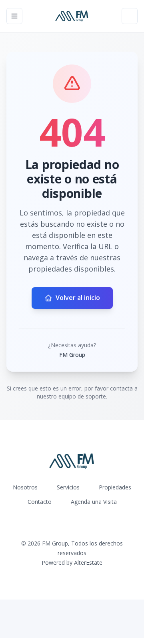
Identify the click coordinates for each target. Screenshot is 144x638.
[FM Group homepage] (71, 16)
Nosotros (25, 487)
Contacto (40, 501)
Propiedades (115, 487)
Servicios (68, 487)
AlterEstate (88, 562)
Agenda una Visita (94, 501)
